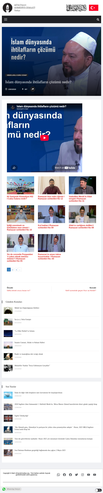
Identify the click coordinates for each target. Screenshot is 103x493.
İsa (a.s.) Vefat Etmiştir (23, 319)
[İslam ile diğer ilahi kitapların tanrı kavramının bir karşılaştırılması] (8, 395)
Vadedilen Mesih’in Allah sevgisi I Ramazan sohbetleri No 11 (80, 198)
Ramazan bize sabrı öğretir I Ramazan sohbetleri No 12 (51, 197)
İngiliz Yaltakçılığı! (21, 416)
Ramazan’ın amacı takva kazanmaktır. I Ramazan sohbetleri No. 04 (49, 256)
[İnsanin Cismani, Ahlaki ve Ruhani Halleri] (8, 345)
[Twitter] (76, 475)
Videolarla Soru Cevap (17, 75)
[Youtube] (89, 475)
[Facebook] (64, 475)
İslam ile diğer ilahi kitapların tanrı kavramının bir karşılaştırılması (38, 393)
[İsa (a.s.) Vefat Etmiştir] (8, 322)
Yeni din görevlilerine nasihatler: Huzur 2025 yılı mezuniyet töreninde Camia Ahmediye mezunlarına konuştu (54, 439)
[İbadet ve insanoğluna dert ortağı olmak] (8, 356)
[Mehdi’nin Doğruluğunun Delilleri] (8, 310)
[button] (98, 490)
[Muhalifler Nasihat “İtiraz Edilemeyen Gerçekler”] (8, 368)
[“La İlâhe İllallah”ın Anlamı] (8, 333)
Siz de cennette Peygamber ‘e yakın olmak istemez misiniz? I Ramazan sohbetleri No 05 (20, 257)
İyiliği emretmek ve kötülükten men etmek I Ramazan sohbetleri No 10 (19, 227)
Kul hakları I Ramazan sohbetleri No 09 (48, 226)
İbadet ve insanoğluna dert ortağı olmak (29, 354)
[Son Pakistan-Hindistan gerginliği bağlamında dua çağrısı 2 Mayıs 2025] (8, 452)
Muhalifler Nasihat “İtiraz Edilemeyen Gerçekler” (32, 366)
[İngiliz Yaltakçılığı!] (8, 418)
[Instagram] (83, 475)
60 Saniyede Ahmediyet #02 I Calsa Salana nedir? (20, 197)
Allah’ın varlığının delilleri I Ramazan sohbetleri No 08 (81, 226)
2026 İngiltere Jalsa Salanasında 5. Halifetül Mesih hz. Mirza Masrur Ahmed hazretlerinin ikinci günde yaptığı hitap (56, 404)
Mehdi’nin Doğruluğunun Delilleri (27, 308)
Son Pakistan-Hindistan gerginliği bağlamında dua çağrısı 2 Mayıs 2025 (40, 450)
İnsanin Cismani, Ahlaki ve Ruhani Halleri (30, 342)
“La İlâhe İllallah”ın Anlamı (25, 331)
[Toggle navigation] (5, 19)
